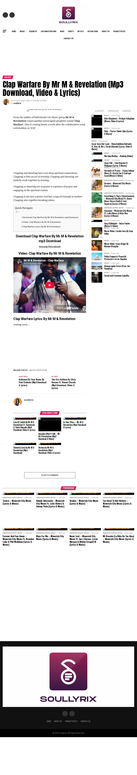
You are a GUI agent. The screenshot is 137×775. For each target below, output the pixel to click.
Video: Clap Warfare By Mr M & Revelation (42, 222)
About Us (105, 31)
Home (14, 31)
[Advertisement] (68, 54)
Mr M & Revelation (38, 370)
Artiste (80, 31)
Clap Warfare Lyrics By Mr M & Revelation (41, 227)
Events (71, 31)
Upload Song (92, 31)
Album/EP (33, 31)
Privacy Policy (119, 31)
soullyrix (17, 103)
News (62, 31)
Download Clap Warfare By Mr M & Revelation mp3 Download (50, 217)
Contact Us (68, 38)
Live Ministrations (48, 31)
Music (22, 31)
